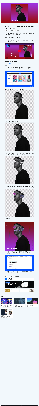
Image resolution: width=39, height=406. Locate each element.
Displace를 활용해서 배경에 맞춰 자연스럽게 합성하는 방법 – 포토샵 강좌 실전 (19, 306)
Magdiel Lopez (17, 30)
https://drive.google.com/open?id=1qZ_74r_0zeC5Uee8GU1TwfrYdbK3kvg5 (17, 63)
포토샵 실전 (2, 304)
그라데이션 (6, 30)
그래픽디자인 (12, 30)
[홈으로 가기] (2, 1)
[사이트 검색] (37, 1)
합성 (9, 30)
